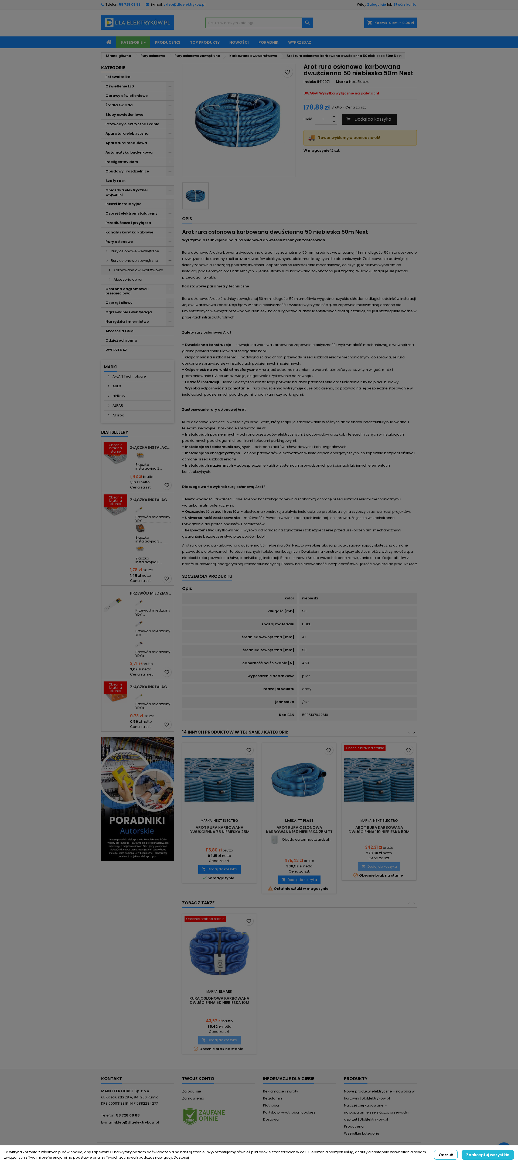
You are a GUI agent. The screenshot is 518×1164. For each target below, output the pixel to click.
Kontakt (111, 1078)
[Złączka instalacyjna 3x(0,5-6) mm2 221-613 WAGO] (140, 549)
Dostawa (271, 1119)
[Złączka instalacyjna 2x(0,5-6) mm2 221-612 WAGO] (140, 455)
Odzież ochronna (121, 340)
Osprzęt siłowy (118, 302)
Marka (342, 81)
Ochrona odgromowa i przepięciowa (127, 291)
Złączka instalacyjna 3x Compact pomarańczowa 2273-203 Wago (151, 687)
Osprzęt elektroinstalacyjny (131, 213)
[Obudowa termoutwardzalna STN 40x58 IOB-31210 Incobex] (274, 839)
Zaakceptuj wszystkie (487, 1155)
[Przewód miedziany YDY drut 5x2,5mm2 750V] (140, 622)
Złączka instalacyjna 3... (148, 539)
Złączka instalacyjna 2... (148, 466)
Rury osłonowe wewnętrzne (135, 251)
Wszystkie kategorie (361, 1133)
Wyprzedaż (299, 42)
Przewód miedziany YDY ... (152, 518)
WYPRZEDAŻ (116, 349)
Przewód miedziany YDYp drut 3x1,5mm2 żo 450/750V (151, 593)
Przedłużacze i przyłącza (128, 222)
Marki (110, 367)
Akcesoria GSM (119, 331)
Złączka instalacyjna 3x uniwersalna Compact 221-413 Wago (151, 500)
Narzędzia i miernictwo (127, 321)
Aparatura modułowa (126, 142)
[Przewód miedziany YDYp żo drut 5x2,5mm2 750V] (140, 642)
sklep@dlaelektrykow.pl (184, 4)
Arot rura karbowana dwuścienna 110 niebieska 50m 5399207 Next (379, 832)
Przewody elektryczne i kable (132, 124)
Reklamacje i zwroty (280, 1091)
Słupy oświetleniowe (124, 114)
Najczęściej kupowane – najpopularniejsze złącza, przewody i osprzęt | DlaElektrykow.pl (376, 1112)
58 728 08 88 (130, 4)
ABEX (116, 386)
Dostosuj (181, 1157)
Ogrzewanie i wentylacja (128, 312)
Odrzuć (446, 1155)
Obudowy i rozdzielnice (127, 171)
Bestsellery (114, 432)
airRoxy (118, 395)
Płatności (271, 1105)
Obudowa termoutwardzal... (306, 839)
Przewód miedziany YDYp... (152, 653)
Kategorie (131, 42)
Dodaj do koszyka (368, 119)
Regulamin (272, 1098)
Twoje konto (198, 1078)
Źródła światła (119, 105)
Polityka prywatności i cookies (289, 1112)
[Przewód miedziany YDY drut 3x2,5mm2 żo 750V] (140, 601)
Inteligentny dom (121, 161)
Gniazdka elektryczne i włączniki (126, 192)
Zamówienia (193, 1098)
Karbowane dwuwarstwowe (138, 270)
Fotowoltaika (118, 76)
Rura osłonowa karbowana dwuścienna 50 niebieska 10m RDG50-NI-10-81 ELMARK (219, 1003)
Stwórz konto (405, 4)
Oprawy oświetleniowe (126, 95)
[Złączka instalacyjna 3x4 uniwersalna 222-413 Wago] (140, 528)
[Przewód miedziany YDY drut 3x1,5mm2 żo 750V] (140, 508)
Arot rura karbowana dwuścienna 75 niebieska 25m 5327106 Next (219, 832)
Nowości (239, 42)
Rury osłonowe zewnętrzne (134, 260)
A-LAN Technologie (129, 376)
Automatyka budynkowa (129, 152)
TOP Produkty (205, 42)
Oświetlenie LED (119, 86)
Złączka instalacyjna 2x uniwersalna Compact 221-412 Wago (151, 447)
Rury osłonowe (119, 241)
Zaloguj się (376, 4)
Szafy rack (115, 180)
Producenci (167, 42)
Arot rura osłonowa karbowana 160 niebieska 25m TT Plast (299, 832)
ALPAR (117, 405)
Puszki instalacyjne (123, 203)
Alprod (118, 415)
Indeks (310, 81)
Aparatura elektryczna (127, 133)
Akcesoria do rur (128, 279)
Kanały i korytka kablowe (129, 232)
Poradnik (268, 42)
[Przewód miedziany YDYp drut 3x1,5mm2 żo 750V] (140, 695)
